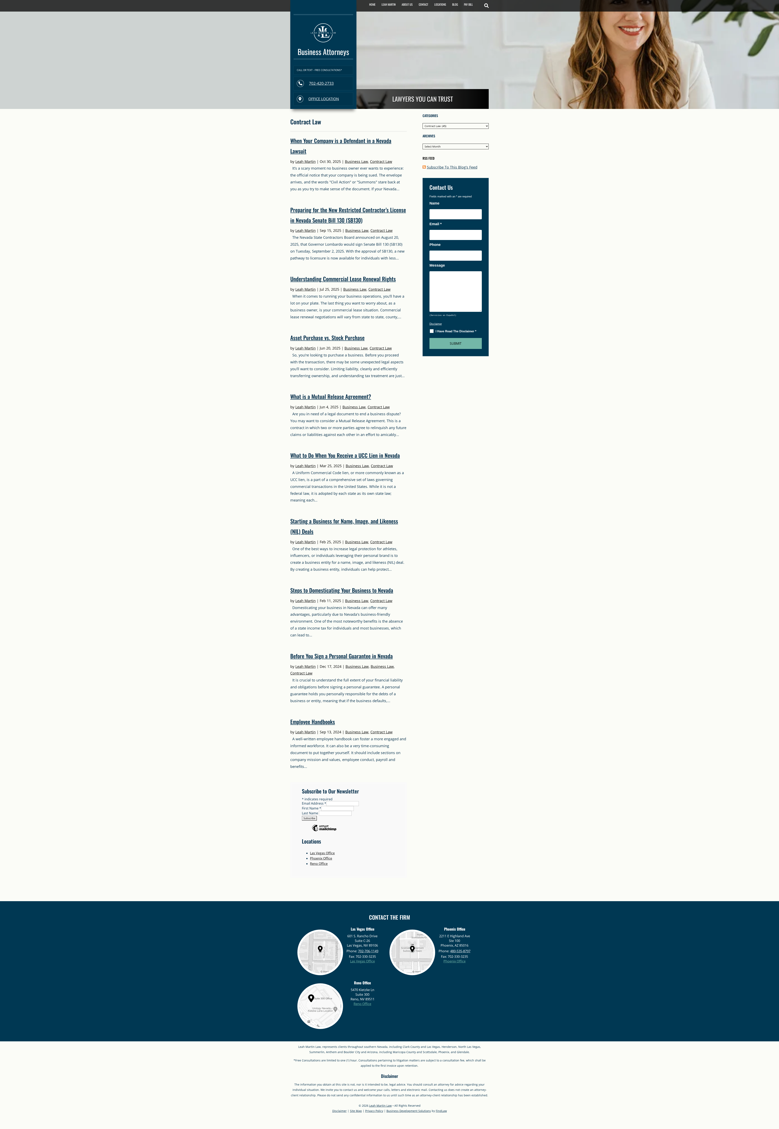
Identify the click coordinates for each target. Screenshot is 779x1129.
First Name (311, 808)
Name (434, 203)
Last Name (310, 813)
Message (437, 265)
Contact (423, 4)
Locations (440, 4)
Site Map (356, 1111)
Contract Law (381, 161)
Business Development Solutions (408, 1111)
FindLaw (441, 1111)
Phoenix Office (321, 858)
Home (372, 4)
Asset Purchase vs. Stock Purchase (327, 338)
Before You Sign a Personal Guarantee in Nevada (341, 656)
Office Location (323, 98)
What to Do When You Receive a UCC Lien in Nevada (345, 455)
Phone (435, 245)
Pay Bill (468, 4)
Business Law (356, 161)
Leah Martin (389, 4)
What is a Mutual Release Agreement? (330, 396)
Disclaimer (435, 323)
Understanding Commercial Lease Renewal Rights (343, 279)
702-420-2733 (321, 83)
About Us (407, 4)
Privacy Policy (374, 1111)
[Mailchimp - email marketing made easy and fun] (324, 831)
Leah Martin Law (380, 1105)
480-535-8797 (460, 951)
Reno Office (319, 863)
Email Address (314, 803)
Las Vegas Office (322, 853)
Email (435, 224)
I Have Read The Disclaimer (456, 331)
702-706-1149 (368, 951)
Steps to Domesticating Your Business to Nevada (341, 590)
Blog (455, 4)
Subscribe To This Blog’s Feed (452, 167)
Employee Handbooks (312, 722)
